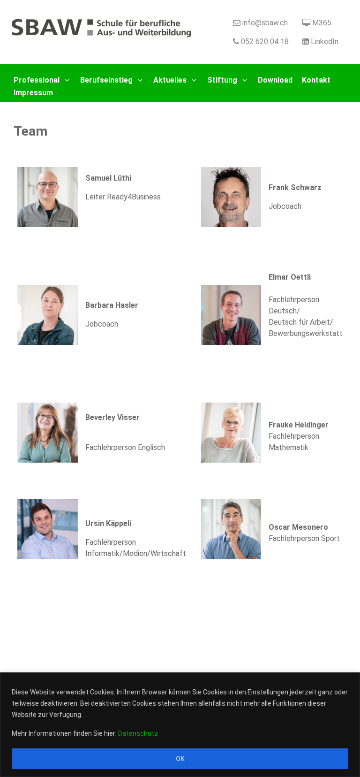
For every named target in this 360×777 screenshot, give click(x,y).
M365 (321, 22)
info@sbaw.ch (265, 22)
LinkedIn (324, 41)
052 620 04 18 (265, 41)
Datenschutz (138, 733)
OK (180, 758)
